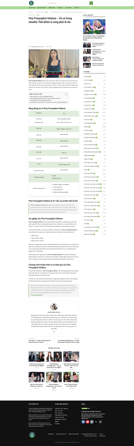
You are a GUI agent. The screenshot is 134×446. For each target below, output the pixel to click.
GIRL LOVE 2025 (59, 413)
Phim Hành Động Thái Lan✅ (94, 202)
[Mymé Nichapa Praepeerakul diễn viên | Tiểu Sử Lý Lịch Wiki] (71, 356)
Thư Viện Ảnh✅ (94, 220)
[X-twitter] (96, 422)
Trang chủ (31, 12)
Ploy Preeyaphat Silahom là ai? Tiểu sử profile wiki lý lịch (45, 98)
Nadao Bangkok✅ (94, 155)
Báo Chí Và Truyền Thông (91, 436)
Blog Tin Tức (94, 83)
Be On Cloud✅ (94, 80)
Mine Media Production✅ (94, 148)
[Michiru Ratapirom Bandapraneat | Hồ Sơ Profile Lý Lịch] (54, 377)
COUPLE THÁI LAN (59, 417)
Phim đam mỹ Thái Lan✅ (94, 180)
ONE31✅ (94, 170)
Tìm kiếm (91, 3)
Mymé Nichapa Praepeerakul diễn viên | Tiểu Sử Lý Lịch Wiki (71, 365)
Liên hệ (101, 434)
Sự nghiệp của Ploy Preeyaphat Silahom (41, 100)
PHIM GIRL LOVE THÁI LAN (61, 408)
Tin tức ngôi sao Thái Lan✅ (94, 227)
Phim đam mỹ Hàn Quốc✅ (94, 177)
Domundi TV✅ (94, 119)
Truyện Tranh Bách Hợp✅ (94, 231)
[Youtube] (87, 422)
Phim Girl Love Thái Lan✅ (94, 195)
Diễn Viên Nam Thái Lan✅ (94, 112)
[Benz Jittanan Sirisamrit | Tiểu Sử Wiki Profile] (71, 377)
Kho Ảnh (68, 7)
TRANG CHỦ (32, 7)
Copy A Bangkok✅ (94, 98)
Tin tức (76, 7)
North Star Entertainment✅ (94, 166)
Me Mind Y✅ (94, 141)
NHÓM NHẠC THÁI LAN (60, 419)
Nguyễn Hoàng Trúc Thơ (38, 46)
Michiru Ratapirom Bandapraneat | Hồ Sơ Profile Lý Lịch (53, 386)
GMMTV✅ (94, 127)
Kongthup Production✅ (94, 134)
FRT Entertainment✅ (94, 123)
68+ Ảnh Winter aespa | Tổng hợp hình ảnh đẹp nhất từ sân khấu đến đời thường (94, 38)
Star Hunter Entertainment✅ (94, 216)
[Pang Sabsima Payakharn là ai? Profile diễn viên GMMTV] (36, 356)
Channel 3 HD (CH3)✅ (94, 94)
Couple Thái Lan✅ (94, 109)
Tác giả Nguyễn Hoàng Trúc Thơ (89, 434)
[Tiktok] (92, 422)
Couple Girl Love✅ (94, 105)
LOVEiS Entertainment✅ (94, 137)
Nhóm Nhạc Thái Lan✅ (94, 162)
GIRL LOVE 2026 (59, 410)
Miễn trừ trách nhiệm (74, 434)
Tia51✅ (94, 223)
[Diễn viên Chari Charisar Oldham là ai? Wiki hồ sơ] (36, 377)
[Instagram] (100, 422)
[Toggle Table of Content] (65, 94)
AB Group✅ (94, 76)
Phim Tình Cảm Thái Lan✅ (94, 213)
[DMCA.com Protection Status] (86, 408)
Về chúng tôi (51, 434)
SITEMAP (57, 423)
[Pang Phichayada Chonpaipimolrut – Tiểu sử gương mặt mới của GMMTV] (54, 356)
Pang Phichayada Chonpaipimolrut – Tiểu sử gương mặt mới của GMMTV (54, 365)
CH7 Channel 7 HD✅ (94, 87)
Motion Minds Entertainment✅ (94, 152)
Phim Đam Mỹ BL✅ (94, 173)
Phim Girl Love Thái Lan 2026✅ (94, 191)
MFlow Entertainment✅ (94, 144)
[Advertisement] (54, 35)
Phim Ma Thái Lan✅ (94, 209)
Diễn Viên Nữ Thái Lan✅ (41, 12)
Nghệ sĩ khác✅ (94, 159)
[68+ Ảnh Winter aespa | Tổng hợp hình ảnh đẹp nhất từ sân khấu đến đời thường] (94, 26)
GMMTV (57, 421)
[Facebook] (83, 422)
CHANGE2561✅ (94, 91)
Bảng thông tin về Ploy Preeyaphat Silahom (42, 96)
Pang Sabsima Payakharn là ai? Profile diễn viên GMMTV (98, 45)
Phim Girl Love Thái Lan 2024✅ (94, 184)
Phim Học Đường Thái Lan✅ (94, 205)
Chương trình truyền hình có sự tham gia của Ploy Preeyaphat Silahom (49, 102)
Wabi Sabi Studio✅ (94, 234)
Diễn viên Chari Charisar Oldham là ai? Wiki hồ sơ (98, 64)
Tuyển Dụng (102, 436)
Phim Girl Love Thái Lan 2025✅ (94, 187)
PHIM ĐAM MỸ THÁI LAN (61, 415)
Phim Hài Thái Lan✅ (94, 198)
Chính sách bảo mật (61, 434)
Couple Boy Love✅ (94, 101)
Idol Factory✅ (94, 130)
